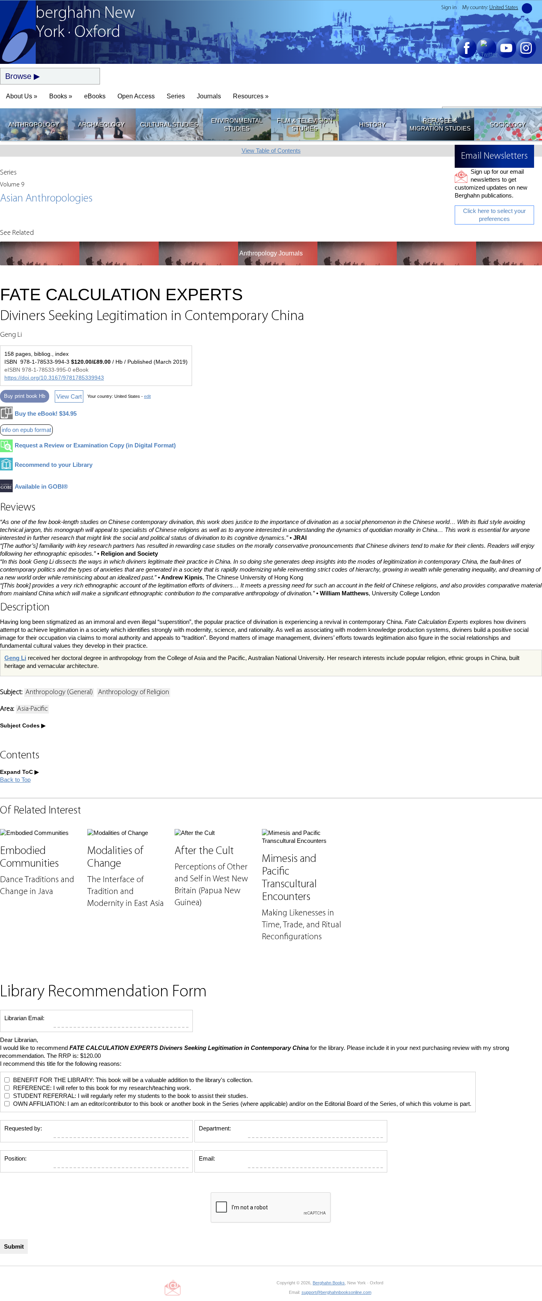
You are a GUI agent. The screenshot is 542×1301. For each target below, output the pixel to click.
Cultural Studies (169, 124)
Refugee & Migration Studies (440, 124)
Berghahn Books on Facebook (192, 1287)
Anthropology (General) (59, 692)
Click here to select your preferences (494, 214)
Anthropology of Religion (133, 692)
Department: (215, 1128)
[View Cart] (527, 8)
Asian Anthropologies (46, 198)
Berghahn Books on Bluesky (210, 1287)
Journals (209, 96)
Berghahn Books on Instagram (246, 1287)
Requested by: (23, 1128)
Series (176, 96)
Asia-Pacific (32, 709)
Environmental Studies (236, 124)
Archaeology (101, 124)
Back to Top (15, 779)
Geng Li (15, 657)
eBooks (95, 96)
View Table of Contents (271, 150)
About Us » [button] (21, 96)
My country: (490, 8)
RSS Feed (264, 1287)
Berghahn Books (329, 1282)
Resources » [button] (251, 96)
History (372, 124)
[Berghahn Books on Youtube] (506, 48)
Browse (18, 76)
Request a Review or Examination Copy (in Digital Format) (95, 445)
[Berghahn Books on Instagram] (526, 48)
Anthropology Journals (271, 253)
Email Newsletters (173, 1287)
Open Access (136, 96)
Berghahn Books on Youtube (228, 1287)
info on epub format (26, 429)
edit (147, 396)
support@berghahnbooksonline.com (336, 1292)
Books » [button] (60, 96)
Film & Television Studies (305, 124)
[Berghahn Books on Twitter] (486, 48)
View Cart (69, 396)
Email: (207, 1158)
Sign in (449, 8)
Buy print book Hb (24, 396)
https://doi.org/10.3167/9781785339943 (54, 377)
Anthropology (33, 124)
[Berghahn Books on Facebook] (467, 48)
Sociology (508, 124)
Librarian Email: (24, 1018)
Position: (15, 1158)
